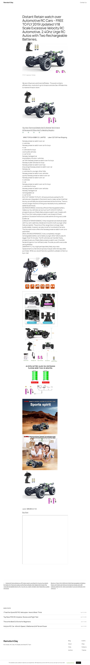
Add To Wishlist (46, 128)
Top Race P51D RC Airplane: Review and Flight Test (21, 617)
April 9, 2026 (83, 626)
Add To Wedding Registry (45, 130)
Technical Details (34, 128)
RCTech (33, 75)
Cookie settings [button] (70, 662)
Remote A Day (8, 2)
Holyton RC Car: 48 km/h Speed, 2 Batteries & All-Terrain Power (25, 626)
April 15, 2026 (83, 612)
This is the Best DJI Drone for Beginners (17, 621)
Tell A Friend (55, 128)
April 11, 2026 (83, 621)
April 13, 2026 (83, 617)
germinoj (29, 75)
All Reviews (26, 130)
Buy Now (25, 128)
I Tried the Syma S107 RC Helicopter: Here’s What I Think (23, 612)
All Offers (33, 130)
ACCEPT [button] (78, 662)
